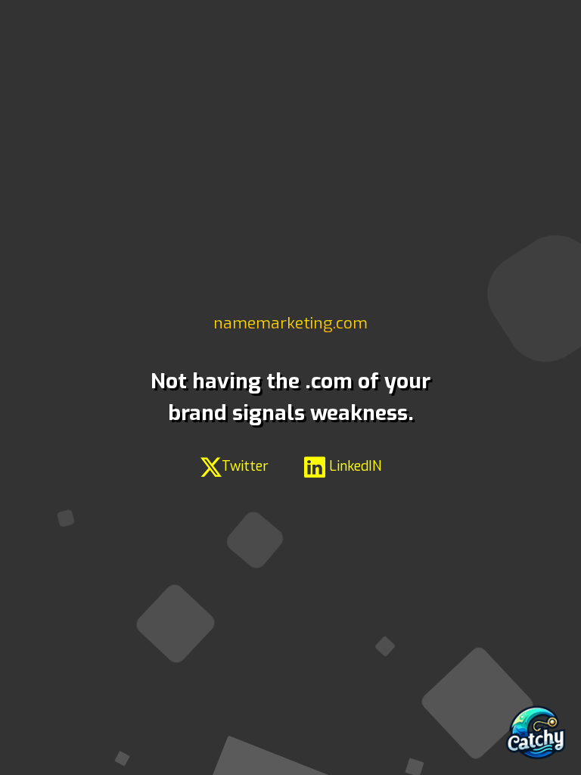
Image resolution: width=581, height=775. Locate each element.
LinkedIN (353, 466)
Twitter (245, 466)
